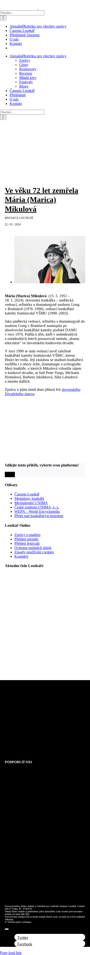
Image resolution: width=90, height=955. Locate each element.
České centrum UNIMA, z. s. (36, 507)
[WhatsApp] (10, 474)
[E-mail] (14, 474)
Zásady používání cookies (34, 552)
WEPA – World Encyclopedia (37, 511)
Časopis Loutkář (26, 494)
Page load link (11, 953)
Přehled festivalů (27, 543)
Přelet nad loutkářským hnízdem (38, 516)
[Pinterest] (12, 474)
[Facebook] (5, 474)
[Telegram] (11, 474)
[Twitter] (7, 474)
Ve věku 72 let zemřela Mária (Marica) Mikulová (41, 199)
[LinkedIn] (8, 474)
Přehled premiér (26, 539)
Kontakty (21, 556)
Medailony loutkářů (29, 498)
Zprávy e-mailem (27, 535)
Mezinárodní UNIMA (31, 503)
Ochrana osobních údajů (32, 548)
